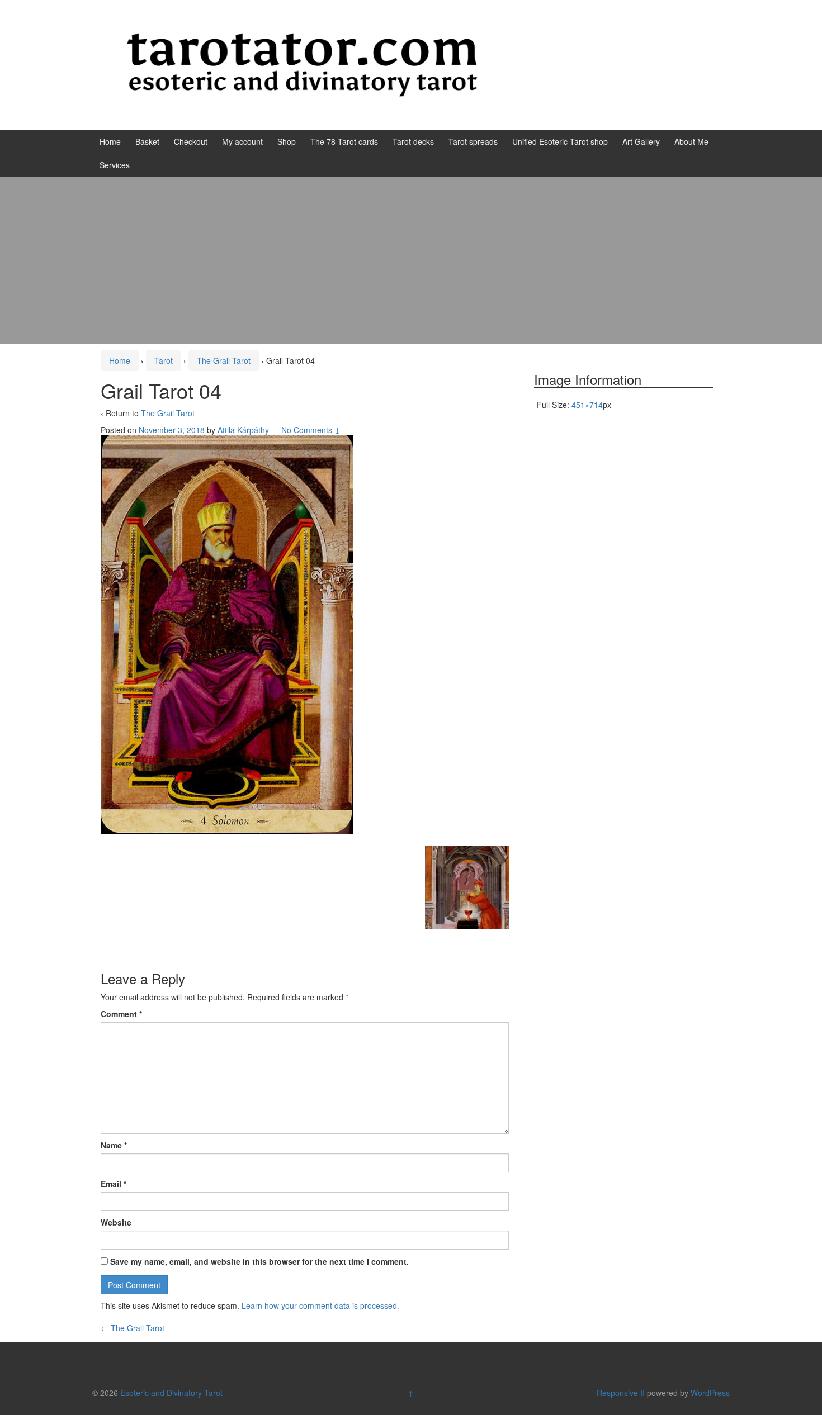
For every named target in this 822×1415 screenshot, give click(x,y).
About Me (691, 141)
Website (116, 1222)
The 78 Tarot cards (344, 141)
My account (242, 141)
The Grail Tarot (224, 360)
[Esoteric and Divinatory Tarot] (302, 63)
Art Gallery (641, 141)
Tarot (163, 360)
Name (114, 1145)
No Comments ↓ (311, 429)
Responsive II (621, 1392)
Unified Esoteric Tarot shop (560, 141)
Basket (147, 141)
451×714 (587, 404)
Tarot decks (413, 141)
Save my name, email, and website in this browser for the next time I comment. (259, 1261)
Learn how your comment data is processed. (320, 1305)
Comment (121, 1013)
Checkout (190, 141)
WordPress (710, 1392)
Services (115, 164)
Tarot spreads (473, 141)
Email (113, 1183)
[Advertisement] (411, 260)
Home (110, 141)
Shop (286, 141)
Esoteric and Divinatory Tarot (171, 1392)
